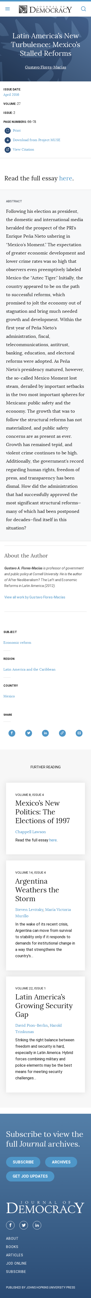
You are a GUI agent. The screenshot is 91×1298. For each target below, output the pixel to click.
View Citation (23, 149)
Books (12, 1247)
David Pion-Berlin (31, 1025)
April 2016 (11, 94)
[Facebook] (10, 1225)
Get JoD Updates (30, 1176)
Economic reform (17, 642)
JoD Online (16, 1263)
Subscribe (23, 1162)
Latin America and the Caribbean (29, 669)
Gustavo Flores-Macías (45, 67)
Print (16, 130)
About (12, 1238)
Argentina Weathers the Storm (37, 890)
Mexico (9, 696)
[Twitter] (23, 1225)
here (65, 178)
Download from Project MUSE (36, 140)
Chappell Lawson (30, 832)
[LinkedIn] (37, 1225)
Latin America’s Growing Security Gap (44, 1006)
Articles (14, 1255)
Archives (61, 1162)
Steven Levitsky (29, 909)
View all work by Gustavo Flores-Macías (34, 597)
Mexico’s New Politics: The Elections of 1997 (42, 812)
